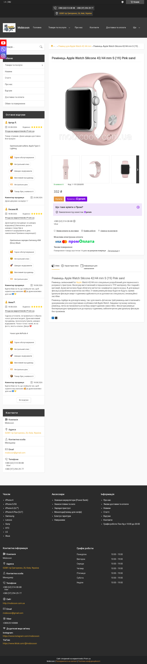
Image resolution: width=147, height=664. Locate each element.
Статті (8, 78)
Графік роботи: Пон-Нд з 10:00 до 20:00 (122, 524)
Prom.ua (87, 659)
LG (6, 532)
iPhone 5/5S (11, 504)
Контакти (94, 27)
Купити (59, 199)
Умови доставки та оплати (116, 504)
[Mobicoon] (9, 27)
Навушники (59, 520)
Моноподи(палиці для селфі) (68, 512)
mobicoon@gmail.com (15, 453)
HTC (7, 528)
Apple (79, 282)
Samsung (9, 516)
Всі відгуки (23, 400)
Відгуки (8, 91)
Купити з (71, 199)
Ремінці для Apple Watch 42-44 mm (74, 46)
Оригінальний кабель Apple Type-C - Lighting (25, 147)
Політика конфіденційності (89, 661)
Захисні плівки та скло (64, 504)
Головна (37, 27)
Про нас (79, 27)
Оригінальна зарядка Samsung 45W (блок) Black (25, 241)
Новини (8, 71)
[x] (56, 318)
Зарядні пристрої (62, 508)
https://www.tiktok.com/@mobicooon (20, 643)
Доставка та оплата (116, 27)
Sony (7, 524)
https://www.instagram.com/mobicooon (21, 636)
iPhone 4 (9, 500)
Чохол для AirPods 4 (19, 333)
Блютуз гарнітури (62, 516)
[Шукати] (41, 46)
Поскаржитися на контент (66, 661)
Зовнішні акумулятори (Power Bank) (71, 500)
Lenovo (8, 520)
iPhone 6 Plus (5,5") (14, 512)
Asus (7, 536)
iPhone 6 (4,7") (12, 508)
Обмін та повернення (15, 103)
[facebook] (53, 318)
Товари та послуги (57, 27)
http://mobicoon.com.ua (14, 603)
